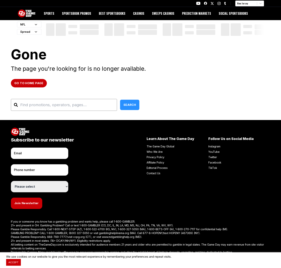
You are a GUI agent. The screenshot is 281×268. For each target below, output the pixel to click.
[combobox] (237, 3)
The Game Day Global (160, 146)
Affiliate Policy (155, 162)
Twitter (212, 157)
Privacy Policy (155, 157)
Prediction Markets (196, 13)
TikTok (212, 167)
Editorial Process (157, 167)
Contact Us (153, 173)
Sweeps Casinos (163, 13)
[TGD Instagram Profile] (219, 3)
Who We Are (155, 151)
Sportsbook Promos (76, 13)
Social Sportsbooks (233, 13)
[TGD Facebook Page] (205, 3)
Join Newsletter (26, 203)
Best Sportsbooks (112, 13)
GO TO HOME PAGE (28, 83)
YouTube (214, 151)
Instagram (214, 146)
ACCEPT (13, 262)
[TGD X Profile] (212, 3)
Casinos (138, 13)
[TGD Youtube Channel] (198, 3)
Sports (49, 13)
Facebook (214, 162)
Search (129, 105)
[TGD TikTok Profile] (225, 3)
